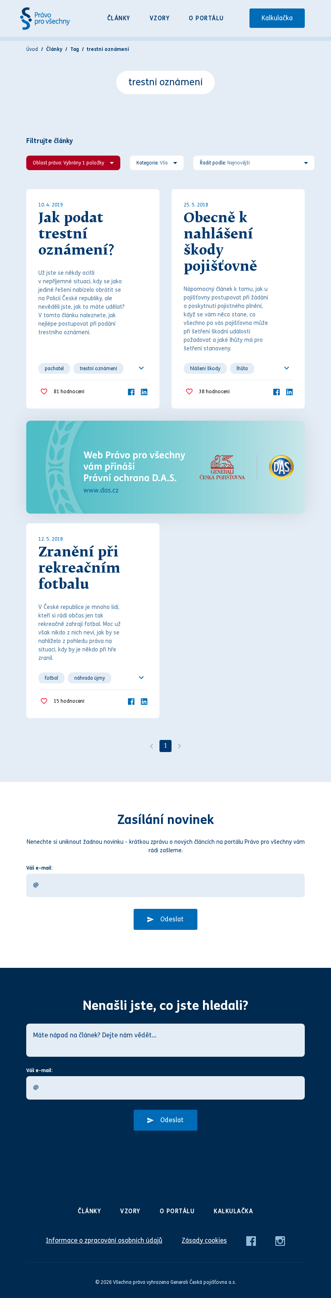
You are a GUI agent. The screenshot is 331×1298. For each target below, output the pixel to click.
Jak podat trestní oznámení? (76, 234)
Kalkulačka (277, 18)
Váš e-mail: (39, 868)
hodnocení (69, 391)
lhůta (242, 368)
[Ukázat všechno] (141, 368)
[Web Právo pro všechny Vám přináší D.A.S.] (165, 467)
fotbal (51, 678)
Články (118, 18)
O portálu (206, 18)
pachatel (54, 368)
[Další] (180, 746)
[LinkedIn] (144, 391)
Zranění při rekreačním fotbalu (79, 569)
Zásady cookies (204, 1240)
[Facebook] (131, 391)
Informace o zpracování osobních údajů (104, 1240)
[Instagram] (280, 1240)
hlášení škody (205, 368)
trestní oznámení (98, 368)
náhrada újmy (89, 678)
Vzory (160, 18)
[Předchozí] (151, 746)
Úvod (32, 49)
